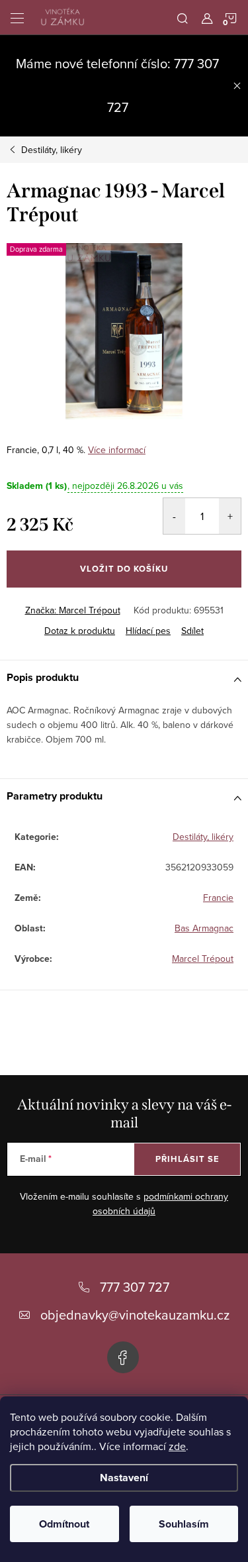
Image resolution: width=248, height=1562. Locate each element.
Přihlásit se (187, 1159)
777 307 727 (134, 1286)
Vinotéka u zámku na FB (123, 1357)
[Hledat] (182, 17)
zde (177, 1446)
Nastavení (124, 1477)
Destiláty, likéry (203, 836)
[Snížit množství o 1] (174, 516)
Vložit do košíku (124, 568)
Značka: (72, 610)
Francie (218, 897)
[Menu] (17, 17)
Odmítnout (64, 1524)
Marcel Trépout (202, 958)
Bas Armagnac (204, 928)
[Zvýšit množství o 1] (230, 516)
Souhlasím (184, 1524)
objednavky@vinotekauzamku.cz (134, 1314)
